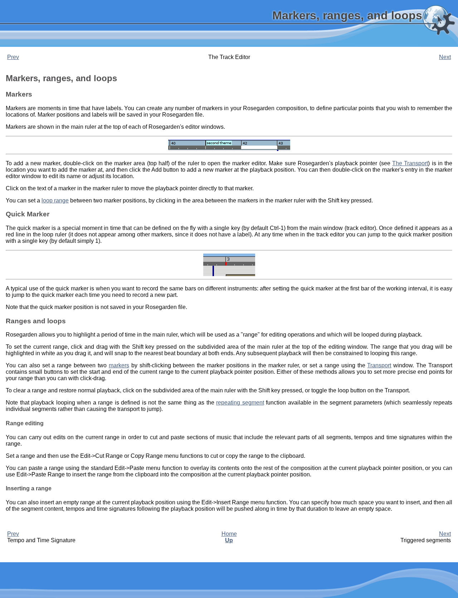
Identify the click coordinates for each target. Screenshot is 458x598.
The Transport (410, 163)
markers (119, 365)
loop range (55, 200)
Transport (379, 365)
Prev (13, 57)
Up (229, 540)
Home (229, 534)
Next (445, 57)
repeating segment (240, 403)
